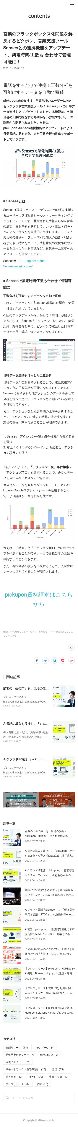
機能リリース (17, 1047)
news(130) (60, 631)
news (36, 1076)
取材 (42, 1084)
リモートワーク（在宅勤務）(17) (37, 631)
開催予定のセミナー (20, 1054)
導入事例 (14, 1076)
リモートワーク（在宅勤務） (26, 1069)
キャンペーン (44, 1047)
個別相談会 (49, 1054)
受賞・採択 (58, 1076)
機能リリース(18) (11, 631)
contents (39, 15)
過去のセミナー (18, 1062)
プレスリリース (18, 1084)
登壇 (58, 1069)
